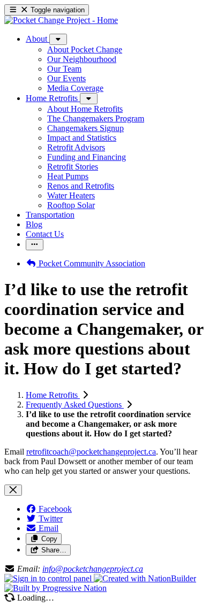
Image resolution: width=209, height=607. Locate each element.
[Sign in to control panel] (49, 578)
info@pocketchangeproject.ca (92, 568)
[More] (58, 39)
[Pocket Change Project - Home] (61, 20)
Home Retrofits (53, 394)
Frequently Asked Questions (75, 404)
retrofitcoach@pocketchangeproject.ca (91, 451)
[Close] (13, 490)
